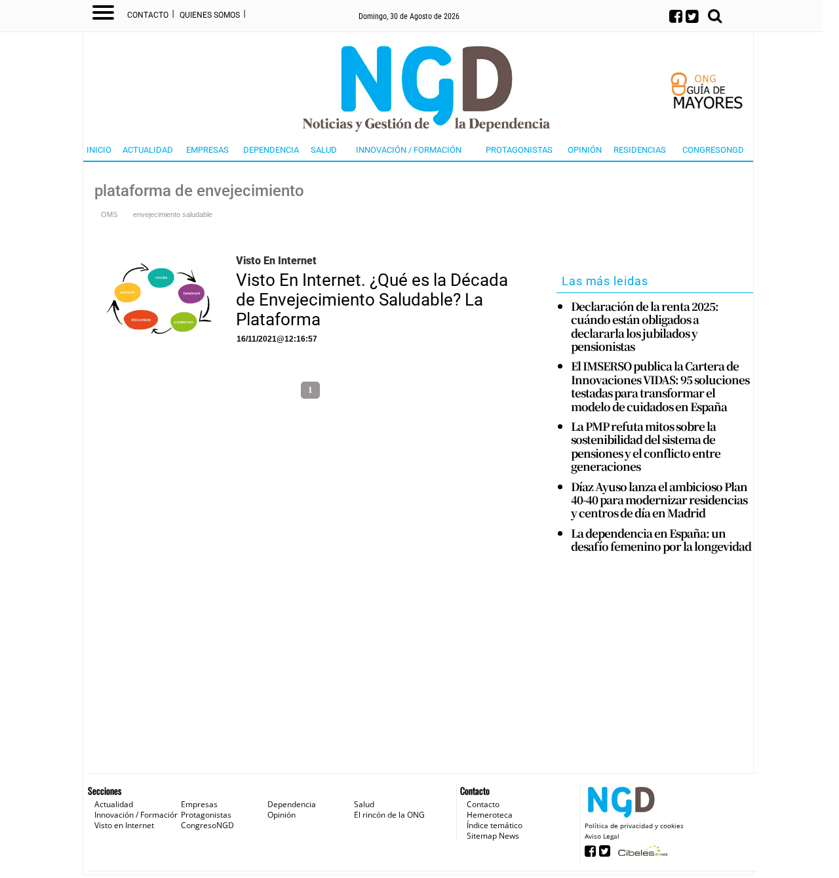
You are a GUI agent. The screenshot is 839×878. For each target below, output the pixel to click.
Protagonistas (519, 150)
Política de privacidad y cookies (634, 825)
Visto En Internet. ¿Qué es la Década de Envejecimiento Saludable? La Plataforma (372, 299)
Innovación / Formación (408, 150)
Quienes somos (210, 15)
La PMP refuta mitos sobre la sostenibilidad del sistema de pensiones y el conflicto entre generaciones (645, 446)
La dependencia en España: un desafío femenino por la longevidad (661, 540)
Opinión (585, 150)
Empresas (207, 150)
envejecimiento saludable (172, 214)
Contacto (147, 15)
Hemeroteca (490, 814)
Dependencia (271, 150)
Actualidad (148, 150)
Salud (324, 150)
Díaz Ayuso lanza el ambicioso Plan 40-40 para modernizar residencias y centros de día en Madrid (659, 500)
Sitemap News (493, 835)
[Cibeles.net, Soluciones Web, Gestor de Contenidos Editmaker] (641, 854)
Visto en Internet (124, 825)
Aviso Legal (602, 836)
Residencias (640, 150)
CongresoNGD (713, 150)
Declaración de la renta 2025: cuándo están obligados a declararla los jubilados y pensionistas (644, 326)
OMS (109, 214)
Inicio (99, 150)
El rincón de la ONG (389, 814)
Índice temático (494, 825)
